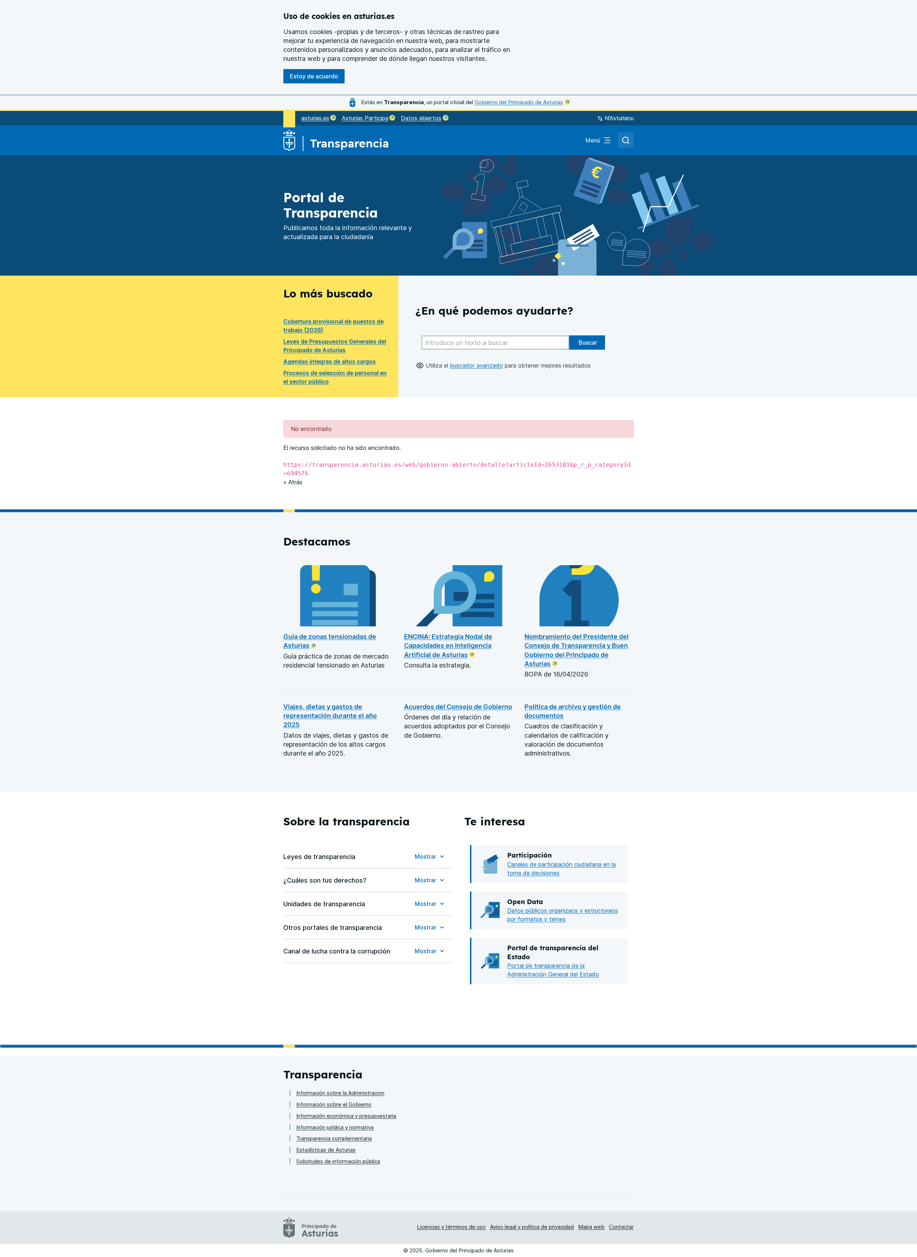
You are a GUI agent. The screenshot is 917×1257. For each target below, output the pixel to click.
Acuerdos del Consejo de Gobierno (458, 706)
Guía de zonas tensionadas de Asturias (329, 641)
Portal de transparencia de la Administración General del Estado (553, 970)
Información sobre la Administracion (340, 1092)
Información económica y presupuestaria (346, 1115)
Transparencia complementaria (334, 1138)
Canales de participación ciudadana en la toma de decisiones (561, 869)
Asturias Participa (365, 118)
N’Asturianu (619, 118)
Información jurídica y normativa (335, 1127)
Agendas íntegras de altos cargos (329, 361)
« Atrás (292, 482)
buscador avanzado (476, 365)
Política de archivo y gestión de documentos (572, 711)
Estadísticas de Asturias (326, 1149)
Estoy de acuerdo (314, 76)
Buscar (587, 342)
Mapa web (591, 1226)
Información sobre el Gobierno (333, 1104)
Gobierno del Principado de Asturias (519, 102)
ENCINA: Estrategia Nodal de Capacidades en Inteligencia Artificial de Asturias (448, 645)
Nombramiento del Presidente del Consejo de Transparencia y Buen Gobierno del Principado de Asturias (576, 650)
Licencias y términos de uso (451, 1226)
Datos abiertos (421, 118)
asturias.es (315, 118)
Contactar (621, 1226)
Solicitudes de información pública (338, 1161)
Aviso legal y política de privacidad (532, 1226)
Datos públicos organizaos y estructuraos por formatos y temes (562, 915)
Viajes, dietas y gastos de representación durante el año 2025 (330, 715)
